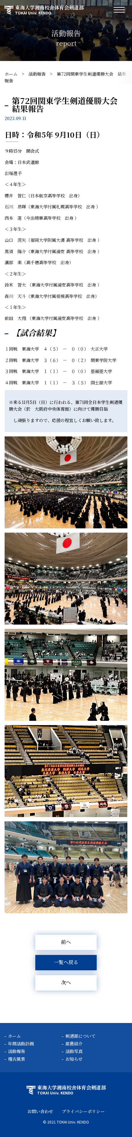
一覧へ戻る (66, 962)
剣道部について (80, 1036)
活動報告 (37, 74)
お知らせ (74, 1059)
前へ (66, 941)
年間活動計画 (21, 1043)
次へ (66, 982)
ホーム (11, 74)
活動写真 (74, 1051)
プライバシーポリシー (83, 1111)
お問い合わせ (40, 1111)
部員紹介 (74, 1043)
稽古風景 (16, 1059)
